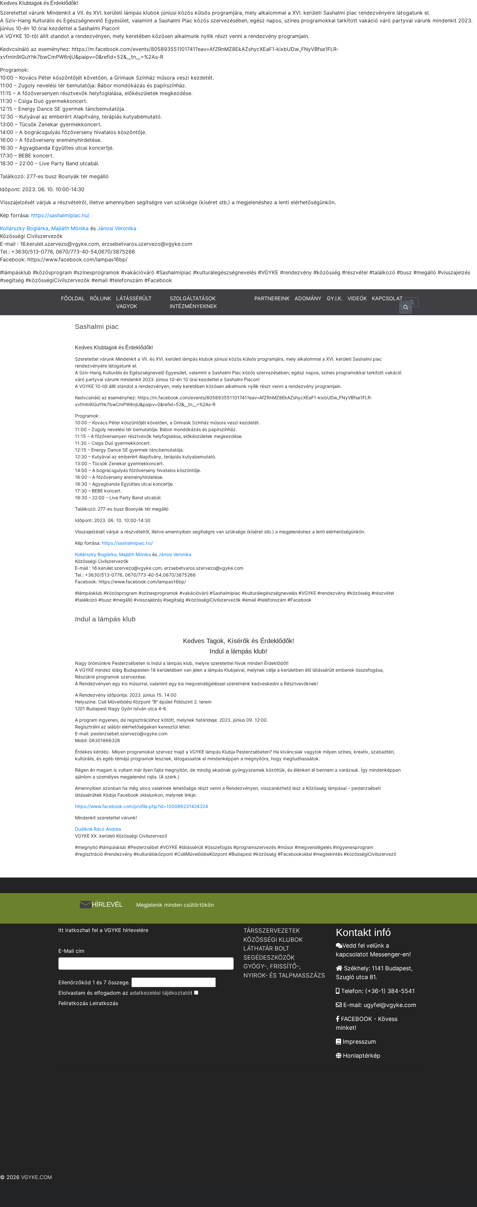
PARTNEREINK (271, 298)
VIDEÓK (357, 298)
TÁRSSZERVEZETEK (271, 930)
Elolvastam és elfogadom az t (125, 992)
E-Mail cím (71, 951)
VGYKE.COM (36, 1177)
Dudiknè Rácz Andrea (98, 829)
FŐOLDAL (73, 298)
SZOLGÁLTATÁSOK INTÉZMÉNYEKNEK (193, 302)
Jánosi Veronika (116, 228)
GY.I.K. (334, 298)
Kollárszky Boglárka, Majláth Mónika (44, 228)
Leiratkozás (104, 1003)
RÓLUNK (100, 298)
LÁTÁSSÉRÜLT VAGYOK (134, 302)
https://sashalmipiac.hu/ (60, 215)
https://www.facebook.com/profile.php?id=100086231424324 (141, 806)
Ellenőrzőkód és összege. (94, 982)
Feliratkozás (73, 1003)
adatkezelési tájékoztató (160, 992)
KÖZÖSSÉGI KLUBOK (273, 939)
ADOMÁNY (308, 298)
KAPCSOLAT (387, 298)
